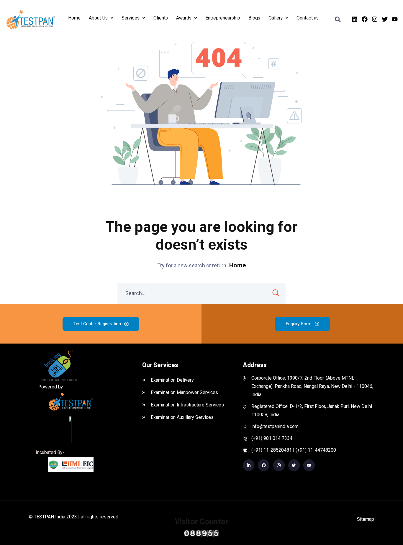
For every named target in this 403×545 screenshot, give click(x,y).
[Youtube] (394, 19)
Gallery (276, 18)
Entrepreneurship (223, 18)
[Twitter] (384, 19)
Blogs (255, 18)
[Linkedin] (354, 19)
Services (131, 18)
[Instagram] (374, 19)
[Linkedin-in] (248, 465)
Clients (161, 18)
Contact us (308, 18)
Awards (184, 18)
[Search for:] (201, 293)
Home (74, 18)
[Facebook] (364, 19)
